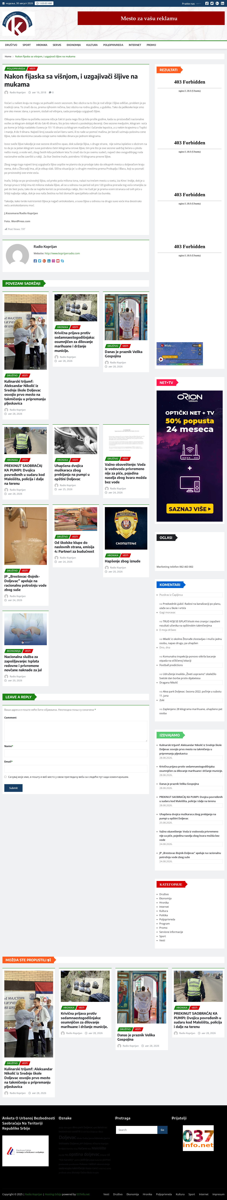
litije (89, 1148)
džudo (79, 1138)
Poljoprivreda (113, 44)
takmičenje (78, 1168)
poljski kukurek (95, 1160)
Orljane (103, 1155)
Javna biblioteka (96, 1138)
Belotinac (102, 1127)
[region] (198, 1138)
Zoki (162, 700)
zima (69, 1172)
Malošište (99, 1148)
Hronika (41, 44)
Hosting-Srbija (53, 1194)
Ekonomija (74, 44)
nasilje (61, 1155)
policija (84, 1159)
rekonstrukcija (103, 1164)
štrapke (95, 1172)
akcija (61, 1127)
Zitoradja (76, 1172)
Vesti (162, 940)
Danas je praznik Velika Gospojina (179, 784)
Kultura (92, 44)
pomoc (107, 1159)
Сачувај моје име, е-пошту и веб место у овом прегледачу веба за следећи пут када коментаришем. (68, 777)
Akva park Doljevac (82, 1127)
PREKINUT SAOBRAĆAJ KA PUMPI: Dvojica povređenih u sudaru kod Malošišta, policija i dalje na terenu (24, 474)
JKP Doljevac (86, 1143)
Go (162, 1130)
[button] (198, 1138)
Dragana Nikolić (169, 682)
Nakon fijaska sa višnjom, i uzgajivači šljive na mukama (45, 56)
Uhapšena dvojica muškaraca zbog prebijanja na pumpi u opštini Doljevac (72, 472)
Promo (151, 44)
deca (101, 1131)
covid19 (76, 1131)
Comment (10, 717)
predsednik (63, 1164)
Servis (57, 44)
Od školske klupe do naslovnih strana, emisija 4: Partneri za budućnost (74, 546)
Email (8, 761)
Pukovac (84, 1164)
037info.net (83, 1194)
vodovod (102, 1168)
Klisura (96, 1143)
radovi (92, 1164)
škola (89, 1172)
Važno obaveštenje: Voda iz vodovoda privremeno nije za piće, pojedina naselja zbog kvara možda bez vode (126, 473)
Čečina (83, 1172)
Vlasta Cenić (91, 1168)
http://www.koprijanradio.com (62, 253)
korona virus (72, 1148)
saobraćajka (65, 1168)
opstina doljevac (84, 1154)
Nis (66, 1154)
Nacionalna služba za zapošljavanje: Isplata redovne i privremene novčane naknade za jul (23, 663)
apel (95, 1127)
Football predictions (171, 665)
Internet (135, 44)
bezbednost (65, 1131)
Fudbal (85, 1138)
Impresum (218, 1194)
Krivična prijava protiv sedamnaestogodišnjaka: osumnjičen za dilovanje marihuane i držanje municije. (75, 342)
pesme (77, 1160)
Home (8, 56)
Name (8, 746)
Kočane (82, 1148)
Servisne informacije (171, 932)
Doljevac (67, 1137)
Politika (163, 915)
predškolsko (74, 1164)
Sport (27, 44)
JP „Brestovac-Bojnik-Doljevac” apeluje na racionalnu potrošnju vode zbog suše (25, 583)
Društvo (11, 44)
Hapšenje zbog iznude (122, 561)
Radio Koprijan (18, 92)
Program (164, 923)
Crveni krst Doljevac (89, 1131)
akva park (68, 1127)
